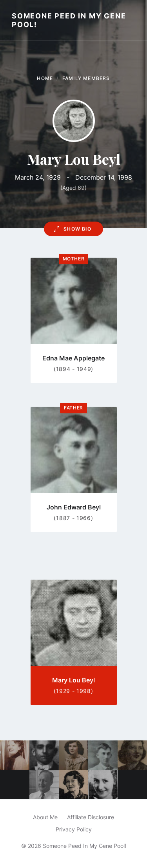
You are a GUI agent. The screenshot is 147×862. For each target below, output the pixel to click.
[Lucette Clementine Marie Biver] (132, 755)
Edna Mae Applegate (73, 358)
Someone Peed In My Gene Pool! (69, 20)
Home (45, 78)
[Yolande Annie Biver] (73, 755)
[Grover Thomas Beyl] (44, 755)
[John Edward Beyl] (103, 755)
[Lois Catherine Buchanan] (103, 784)
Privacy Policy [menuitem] (74, 829)
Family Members (86, 78)
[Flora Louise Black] (14, 755)
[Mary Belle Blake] (73, 784)
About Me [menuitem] (45, 817)
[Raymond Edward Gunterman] (44, 784)
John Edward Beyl (74, 507)
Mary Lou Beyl (73, 680)
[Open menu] (133, 20)
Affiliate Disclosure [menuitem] (90, 817)
